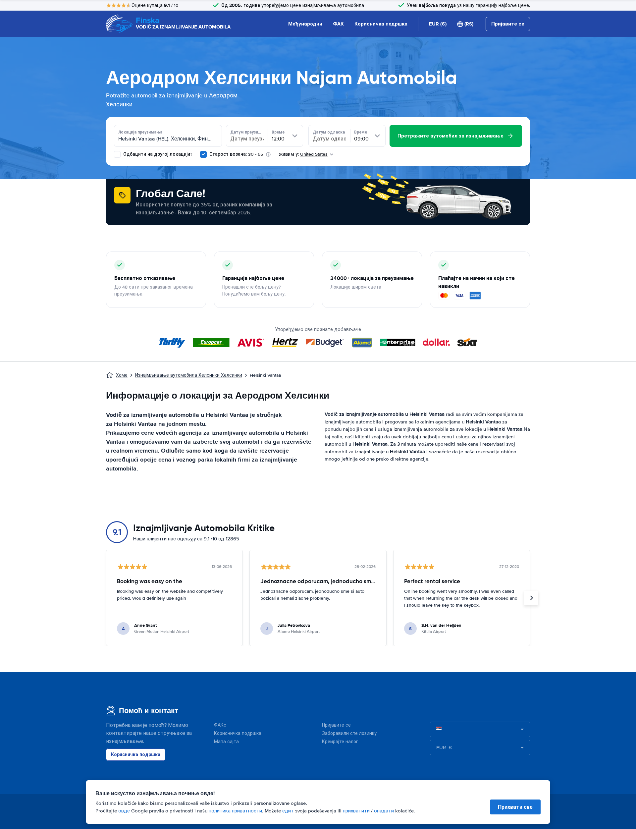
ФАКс (220, 725)
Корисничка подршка (380, 24)
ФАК (338, 24)
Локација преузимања (140, 132)
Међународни (305, 24)
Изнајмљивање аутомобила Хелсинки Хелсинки (188, 375)
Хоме (122, 375)
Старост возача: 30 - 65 (236, 154)
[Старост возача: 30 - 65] (203, 154)
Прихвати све (515, 807)
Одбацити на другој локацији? (157, 154)
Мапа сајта (226, 742)
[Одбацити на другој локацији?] (117, 154)
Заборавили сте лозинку (349, 733)
